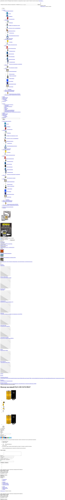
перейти (41, 256)
